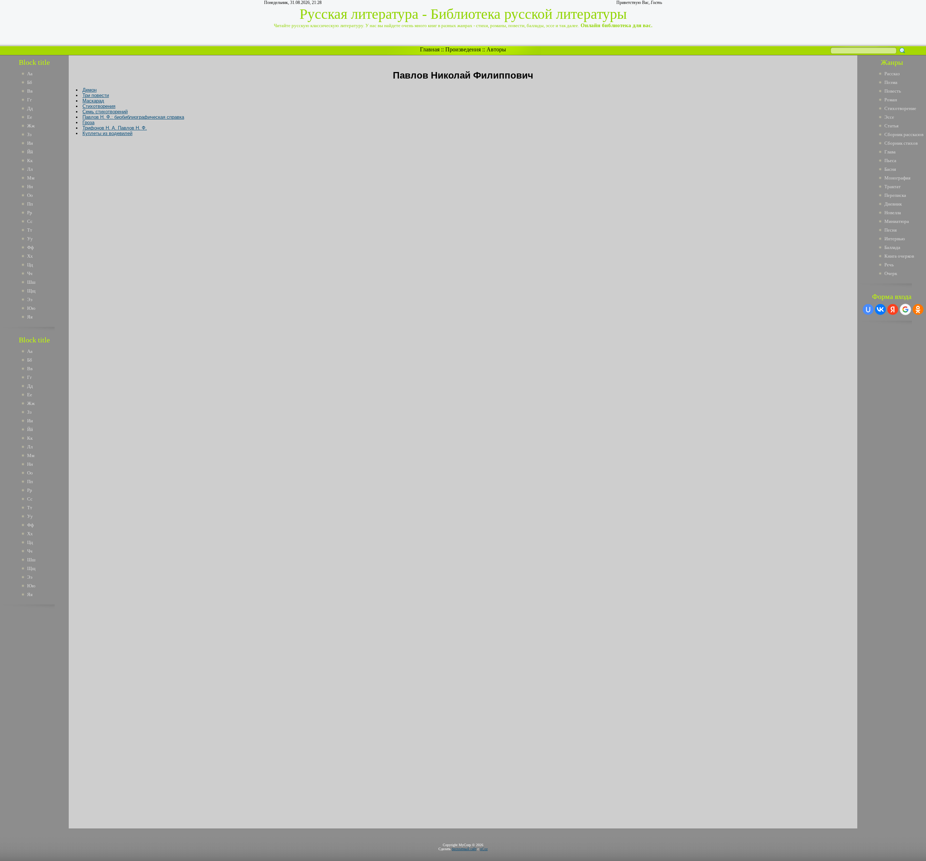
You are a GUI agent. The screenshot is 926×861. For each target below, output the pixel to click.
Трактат (892, 186)
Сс (30, 221)
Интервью (894, 238)
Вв (30, 91)
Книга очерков (899, 256)
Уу (30, 238)
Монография (897, 178)
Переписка (895, 195)
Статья (891, 125)
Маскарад (93, 101)
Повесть (892, 91)
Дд (30, 108)
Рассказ (892, 73)
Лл (30, 169)
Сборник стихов (901, 143)
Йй (30, 152)
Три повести (95, 95)
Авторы (496, 49)
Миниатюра (896, 221)
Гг (29, 99)
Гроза (88, 122)
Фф (30, 247)
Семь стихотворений (105, 111)
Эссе (889, 117)
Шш (31, 282)
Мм (30, 178)
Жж (31, 125)
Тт (29, 230)
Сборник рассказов (903, 134)
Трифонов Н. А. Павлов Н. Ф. (114, 128)
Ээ (30, 299)
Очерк (890, 273)
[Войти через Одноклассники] (918, 309)
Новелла (892, 212)
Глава (890, 152)
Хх (30, 256)
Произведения (463, 49)
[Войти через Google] (905, 309)
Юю (31, 308)
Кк (30, 160)
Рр (29, 212)
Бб (29, 82)
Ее (29, 117)
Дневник (893, 204)
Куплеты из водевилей (107, 133)
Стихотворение (900, 108)
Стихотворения (98, 106)
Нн (30, 186)
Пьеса (890, 160)
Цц (30, 264)
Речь (889, 264)
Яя (30, 317)
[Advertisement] (39, 719)
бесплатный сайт (464, 849)
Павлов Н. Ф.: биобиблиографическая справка (133, 117)
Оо (30, 195)
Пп (30, 204)
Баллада (892, 247)
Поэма (890, 82)
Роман (890, 99)
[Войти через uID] (868, 309)
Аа (30, 73)
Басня (890, 169)
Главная (429, 49)
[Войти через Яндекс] (892, 309)
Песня (890, 230)
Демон (89, 90)
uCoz (484, 849)
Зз (29, 134)
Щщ (31, 291)
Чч (30, 273)
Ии (30, 143)
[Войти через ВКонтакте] (880, 309)
